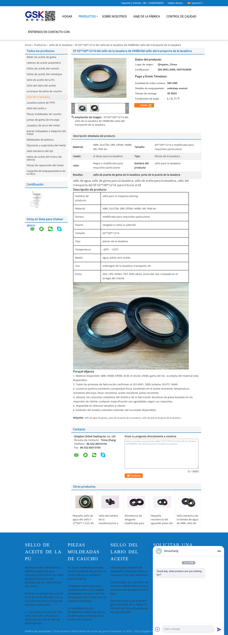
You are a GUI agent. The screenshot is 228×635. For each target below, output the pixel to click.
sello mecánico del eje (40, 151)
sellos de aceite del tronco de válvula (44, 158)
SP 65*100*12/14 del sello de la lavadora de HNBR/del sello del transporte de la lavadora (101, 121)
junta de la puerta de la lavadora (124, 418)
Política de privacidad (38, 631)
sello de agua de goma (95, 418)
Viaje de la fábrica (146, 16)
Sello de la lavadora (60, 45)
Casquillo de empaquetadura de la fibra (46, 172)
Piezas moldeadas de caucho (44, 114)
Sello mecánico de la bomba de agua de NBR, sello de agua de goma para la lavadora (188, 523)
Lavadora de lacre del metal (43, 125)
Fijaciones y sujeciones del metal (46, 145)
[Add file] (157, 629)
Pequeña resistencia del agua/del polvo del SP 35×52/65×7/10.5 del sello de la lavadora (162, 525)
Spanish (196, 3)
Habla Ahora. (175, 3)
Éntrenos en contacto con (49, 32)
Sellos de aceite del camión (43, 68)
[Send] (219, 629)
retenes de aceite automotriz (44, 62)
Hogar (67, 16)
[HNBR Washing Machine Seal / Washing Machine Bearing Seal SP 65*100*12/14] (100, 78)
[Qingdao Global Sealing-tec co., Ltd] (73, 108)
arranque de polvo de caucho (44, 91)
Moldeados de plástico (40, 139)
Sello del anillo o (36, 108)
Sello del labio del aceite (41, 85)
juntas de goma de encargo (43, 119)
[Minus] (219, 551)
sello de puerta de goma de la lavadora (161, 418)
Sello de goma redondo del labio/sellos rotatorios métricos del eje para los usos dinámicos (129, 571)
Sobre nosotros (114, 16)
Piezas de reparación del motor (45, 165)
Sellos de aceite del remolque (44, 74)
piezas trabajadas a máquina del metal (46, 133)
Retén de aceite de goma (41, 57)
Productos (87, 16)
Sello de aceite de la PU (41, 80)
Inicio (28, 45)
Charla (143, 105)
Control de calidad (181, 16)
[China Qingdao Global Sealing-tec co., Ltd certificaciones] (35, 200)
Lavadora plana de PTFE (41, 102)
